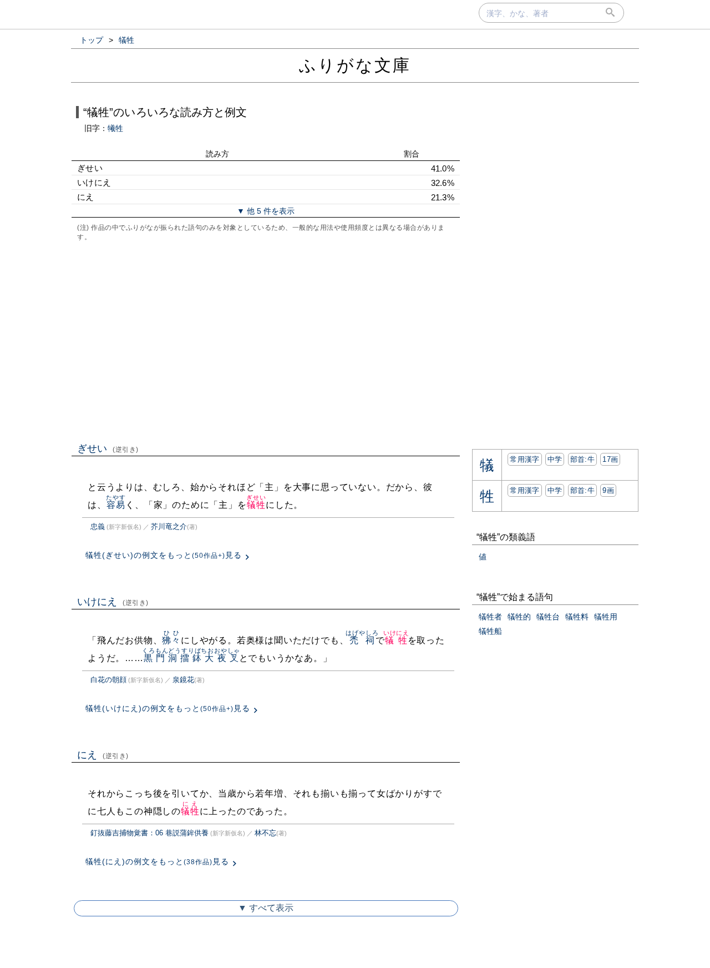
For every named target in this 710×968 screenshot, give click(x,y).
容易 (115, 505)
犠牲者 (490, 616)
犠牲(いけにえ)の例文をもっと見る (167, 708)
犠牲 (256, 505)
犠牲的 (519, 616)
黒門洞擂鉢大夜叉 (191, 658)
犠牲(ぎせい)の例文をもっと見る (163, 555)
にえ (103, 754)
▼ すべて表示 (265, 907)
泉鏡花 (183, 679)
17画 (610, 459)
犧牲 (115, 128)
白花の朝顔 (108, 679)
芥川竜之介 (169, 526)
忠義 (97, 526)
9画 (608, 490)
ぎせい (108, 448)
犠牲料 (577, 616)
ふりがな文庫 (355, 65)
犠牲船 (490, 631)
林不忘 (265, 833)
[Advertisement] (266, 341)
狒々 (171, 640)
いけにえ (113, 601)
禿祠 (362, 640)
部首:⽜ (582, 459)
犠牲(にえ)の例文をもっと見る (157, 861)
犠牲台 (548, 616)
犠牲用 (605, 616)
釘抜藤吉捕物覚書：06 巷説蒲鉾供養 (149, 833)
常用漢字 (524, 459)
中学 (554, 459)
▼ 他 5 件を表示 (266, 210)
